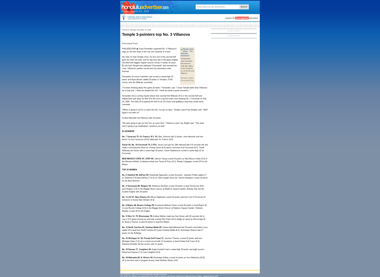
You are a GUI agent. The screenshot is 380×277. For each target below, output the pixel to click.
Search (244, 6)
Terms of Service (160, 276)
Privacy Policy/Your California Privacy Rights (186, 276)
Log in (130, 19)
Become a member (140, 19)
